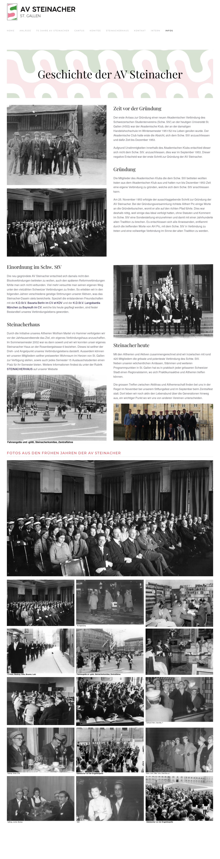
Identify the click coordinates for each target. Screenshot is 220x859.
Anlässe (25, 30)
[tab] (102, 572)
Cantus (79, 30)
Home (10, 30)
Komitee (95, 30)
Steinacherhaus (117, 30)
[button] (13, 518)
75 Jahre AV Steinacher (52, 30)
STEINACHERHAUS (20, 369)
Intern (155, 30)
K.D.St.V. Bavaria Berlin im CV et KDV (39, 303)
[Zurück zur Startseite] (41, 11)
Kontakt (140, 30)
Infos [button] (169, 30)
